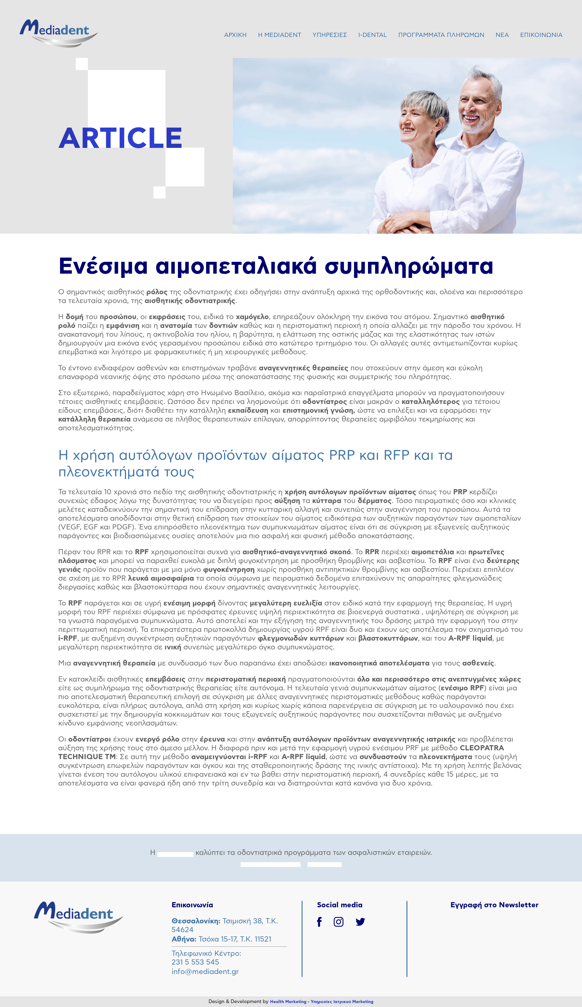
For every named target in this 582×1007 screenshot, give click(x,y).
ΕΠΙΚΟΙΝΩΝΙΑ (541, 35)
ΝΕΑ (502, 35)
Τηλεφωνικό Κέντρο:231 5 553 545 (206, 958)
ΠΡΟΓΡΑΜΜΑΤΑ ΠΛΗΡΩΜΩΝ (441, 35)
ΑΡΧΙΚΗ (235, 35)
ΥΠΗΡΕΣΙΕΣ (330, 35)
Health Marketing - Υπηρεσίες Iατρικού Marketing (321, 1002)
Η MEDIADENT (279, 35)
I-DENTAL (372, 35)
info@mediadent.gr (205, 971)
